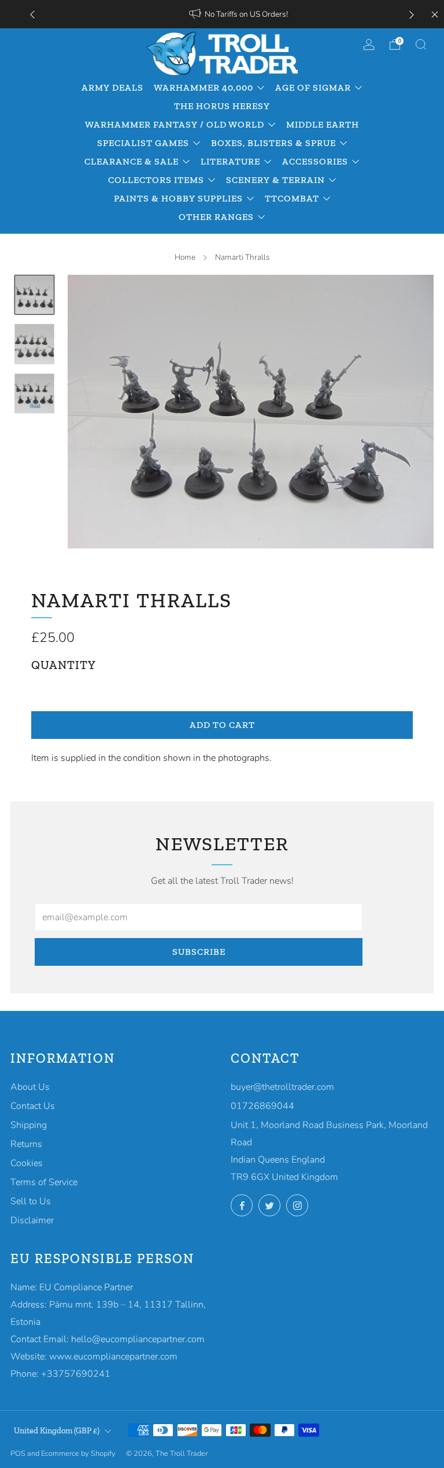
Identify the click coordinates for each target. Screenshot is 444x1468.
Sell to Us (30, 1201)
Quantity (63, 665)
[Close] (435, 14)
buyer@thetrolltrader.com (282, 1087)
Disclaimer (32, 1220)
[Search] (421, 44)
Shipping (28, 1125)
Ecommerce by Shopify (78, 1453)
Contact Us (32, 1106)
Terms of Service (43, 1182)
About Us (30, 1087)
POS (17, 1453)
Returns (26, 1144)
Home (185, 257)
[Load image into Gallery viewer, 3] (34, 393)
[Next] (411, 14)
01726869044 (262, 1106)
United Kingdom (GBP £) (56, 1430)
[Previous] (32, 14)
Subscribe (198, 951)
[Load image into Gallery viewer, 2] (34, 344)
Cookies (26, 1163)
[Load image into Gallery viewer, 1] (34, 295)
